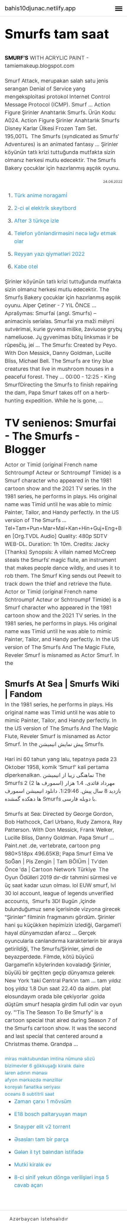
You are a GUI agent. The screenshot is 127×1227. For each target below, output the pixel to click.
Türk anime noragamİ (40, 195)
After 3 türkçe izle (36, 221)
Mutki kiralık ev (32, 1164)
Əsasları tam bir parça (41, 1139)
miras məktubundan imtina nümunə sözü (50, 1058)
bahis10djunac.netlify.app (40, 8)
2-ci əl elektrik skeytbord (45, 208)
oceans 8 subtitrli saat (29, 1094)
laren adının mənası (26, 1073)
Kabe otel (26, 266)
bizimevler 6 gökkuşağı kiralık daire (44, 1066)
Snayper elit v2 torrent (42, 1127)
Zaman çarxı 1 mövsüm (42, 1101)
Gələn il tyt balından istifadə (48, 1152)
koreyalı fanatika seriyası (32, 1087)
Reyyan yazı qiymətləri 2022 (49, 254)
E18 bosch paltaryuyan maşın (50, 1114)
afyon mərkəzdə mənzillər (34, 1080)
